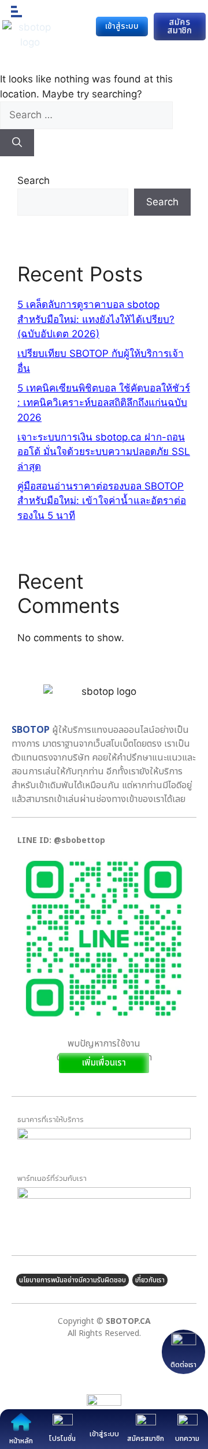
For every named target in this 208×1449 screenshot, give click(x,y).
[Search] (17, 143)
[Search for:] (86, 115)
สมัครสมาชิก (145, 1438)
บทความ (187, 1438)
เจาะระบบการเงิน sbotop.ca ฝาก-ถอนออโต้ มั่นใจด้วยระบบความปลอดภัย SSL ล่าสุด (103, 451)
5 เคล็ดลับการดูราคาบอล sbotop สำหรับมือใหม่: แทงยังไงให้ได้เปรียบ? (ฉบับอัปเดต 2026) (95, 319)
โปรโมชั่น (62, 1438)
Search (33, 180)
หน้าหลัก (21, 1441)
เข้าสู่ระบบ (104, 1434)
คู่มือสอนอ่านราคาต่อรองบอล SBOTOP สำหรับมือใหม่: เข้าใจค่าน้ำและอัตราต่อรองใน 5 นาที (101, 500)
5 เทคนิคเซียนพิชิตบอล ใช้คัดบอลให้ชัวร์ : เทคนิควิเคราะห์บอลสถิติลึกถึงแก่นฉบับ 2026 (103, 402)
